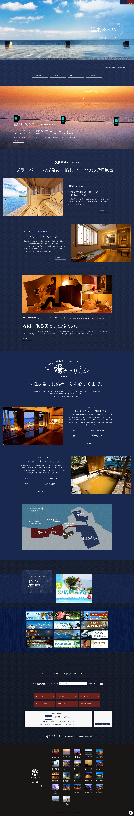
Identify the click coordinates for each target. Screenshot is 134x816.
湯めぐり (93, 75)
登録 (91, 683)
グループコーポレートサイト (34, 786)
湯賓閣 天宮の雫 (39, 75)
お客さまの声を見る (102, 724)
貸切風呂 (57, 75)
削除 (96, 683)
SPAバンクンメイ (75, 75)
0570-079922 (62, 717)
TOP (67, 661)
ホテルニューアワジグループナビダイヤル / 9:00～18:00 (57, 721)
